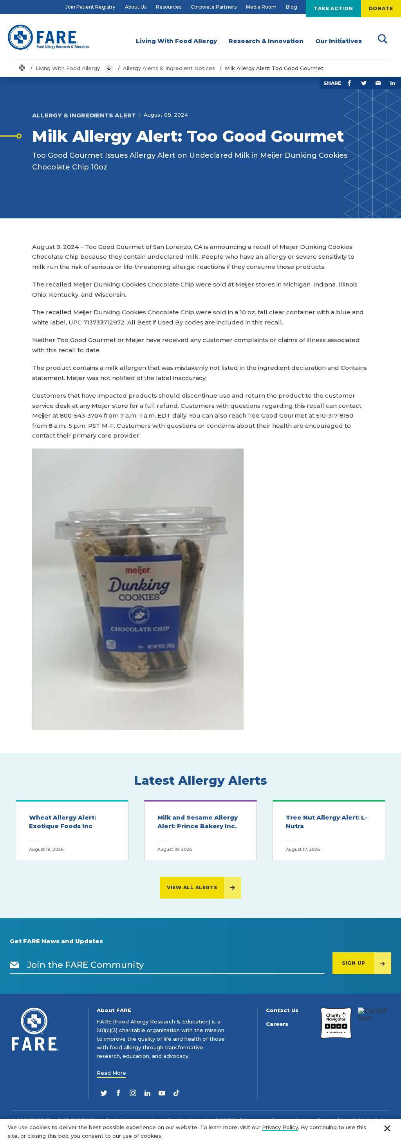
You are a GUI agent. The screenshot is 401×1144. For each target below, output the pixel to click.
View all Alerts (192, 887)
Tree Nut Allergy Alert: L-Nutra (326, 822)
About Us (135, 7)
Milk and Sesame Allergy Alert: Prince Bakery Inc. (197, 822)
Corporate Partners (214, 7)
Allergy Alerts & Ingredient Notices (169, 68)
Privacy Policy (280, 1127)
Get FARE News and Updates (56, 941)
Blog (291, 7)
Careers (277, 1024)
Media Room (261, 7)
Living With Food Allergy (68, 68)
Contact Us (282, 1010)
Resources (168, 7)
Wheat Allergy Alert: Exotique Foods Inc (62, 822)
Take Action (333, 8)
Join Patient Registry (90, 7)
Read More (111, 1073)
